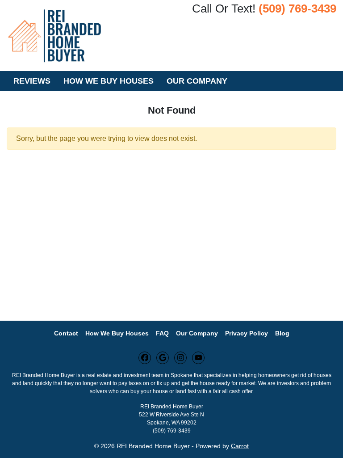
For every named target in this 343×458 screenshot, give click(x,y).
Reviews (31, 80)
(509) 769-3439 (297, 8)
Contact (66, 333)
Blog (282, 333)
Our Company (197, 80)
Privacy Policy (246, 333)
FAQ (162, 333)
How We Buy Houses (108, 80)
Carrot (240, 446)
